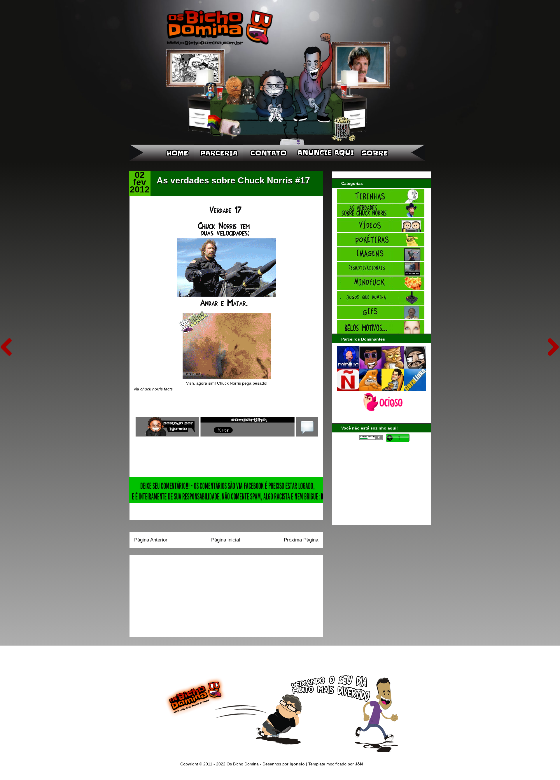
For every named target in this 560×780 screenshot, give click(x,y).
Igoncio (297, 764)
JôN (359, 764)
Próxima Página (301, 540)
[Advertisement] (170, 594)
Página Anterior (150, 540)
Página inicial (225, 540)
